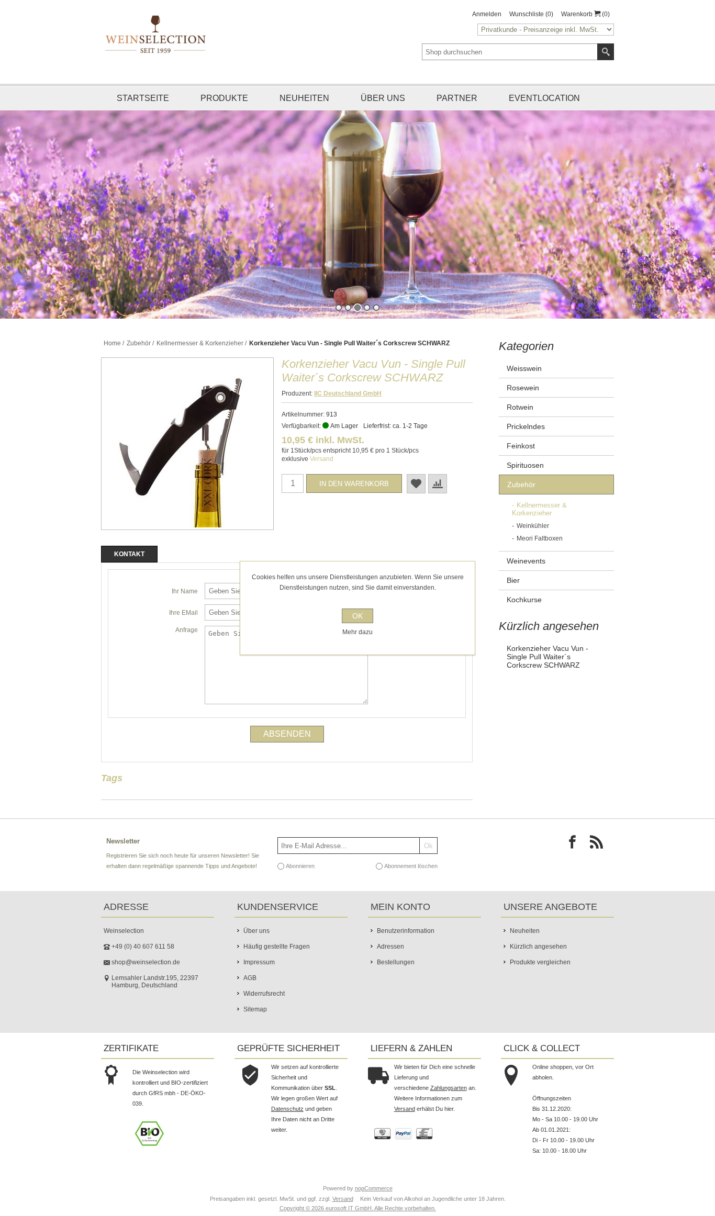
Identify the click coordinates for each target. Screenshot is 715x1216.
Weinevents (526, 561)
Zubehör (521, 484)
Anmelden (486, 14)
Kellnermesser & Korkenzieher (539, 509)
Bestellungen (396, 962)
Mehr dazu (357, 632)
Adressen (390, 946)
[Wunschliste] (416, 484)
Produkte (224, 98)
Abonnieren (300, 866)
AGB (249, 978)
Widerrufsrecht (264, 993)
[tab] (129, 554)
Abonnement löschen (411, 866)
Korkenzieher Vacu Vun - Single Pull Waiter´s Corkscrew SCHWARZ (547, 656)
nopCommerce (374, 1188)
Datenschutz (287, 1109)
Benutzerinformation (405, 930)
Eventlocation (544, 98)
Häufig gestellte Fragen (276, 946)
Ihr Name (185, 591)
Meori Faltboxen (540, 538)
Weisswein (524, 368)
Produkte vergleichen (540, 962)
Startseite (143, 98)
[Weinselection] (156, 34)
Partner (457, 98)
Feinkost (521, 446)
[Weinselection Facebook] (575, 845)
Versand (321, 459)
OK (357, 616)
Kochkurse (524, 599)
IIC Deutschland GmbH (348, 393)
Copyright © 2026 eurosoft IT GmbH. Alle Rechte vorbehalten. (358, 1208)
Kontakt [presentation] (129, 554)
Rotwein (520, 407)
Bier (513, 580)
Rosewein (523, 388)
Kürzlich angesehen (538, 946)
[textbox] (510, 51)
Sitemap (255, 1009)
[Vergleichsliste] (437, 484)
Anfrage (186, 630)
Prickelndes (526, 426)
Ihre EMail (183, 612)
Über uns (383, 98)
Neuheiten (304, 98)
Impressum (259, 962)
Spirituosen (525, 465)
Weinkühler (533, 526)
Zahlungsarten (448, 1088)
